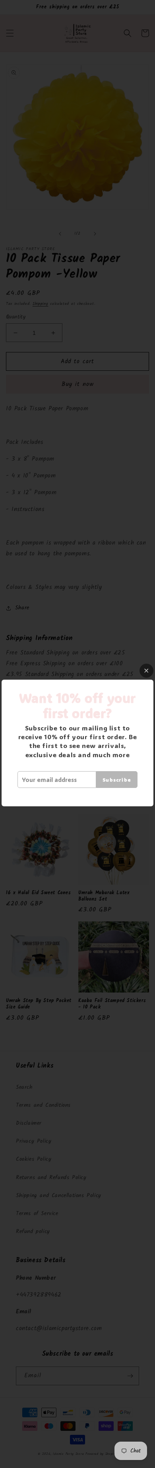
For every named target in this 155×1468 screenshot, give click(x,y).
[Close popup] (146, 671)
